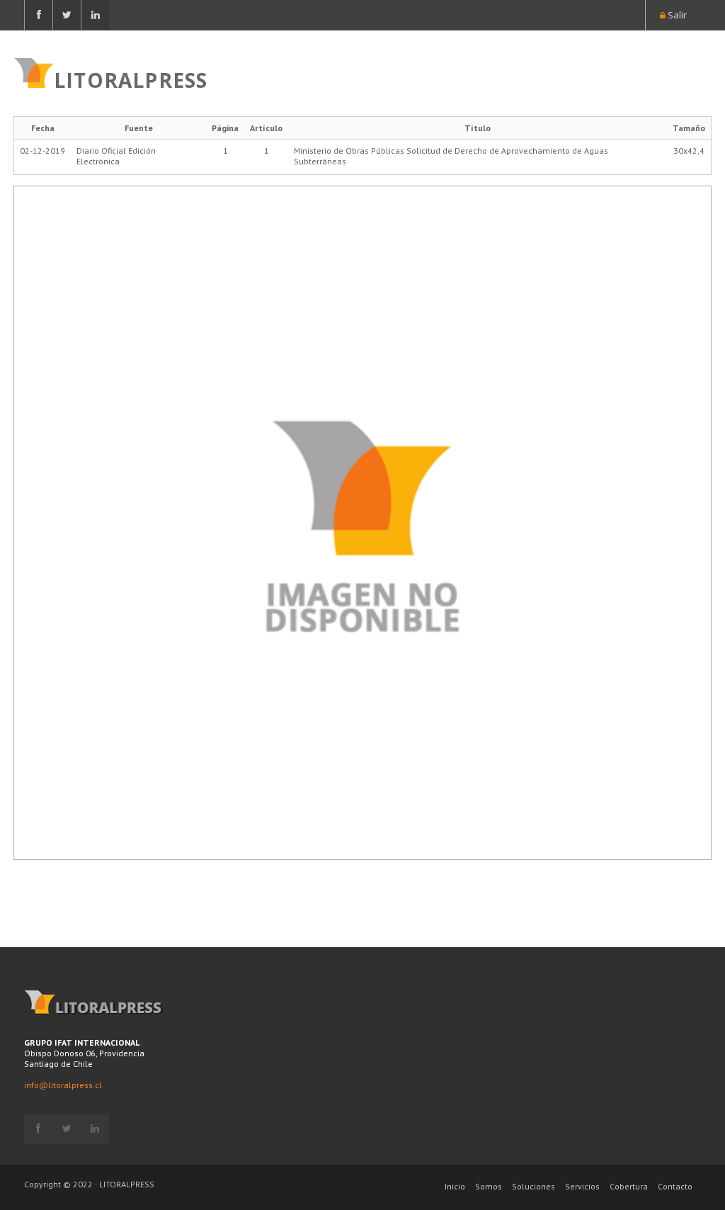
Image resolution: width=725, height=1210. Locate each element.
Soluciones (533, 1186)
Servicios (582, 1186)
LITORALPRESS (130, 79)
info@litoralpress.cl (63, 1085)
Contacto (675, 1186)
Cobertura (629, 1186)
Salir (676, 15)
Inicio (455, 1186)
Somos (488, 1186)
